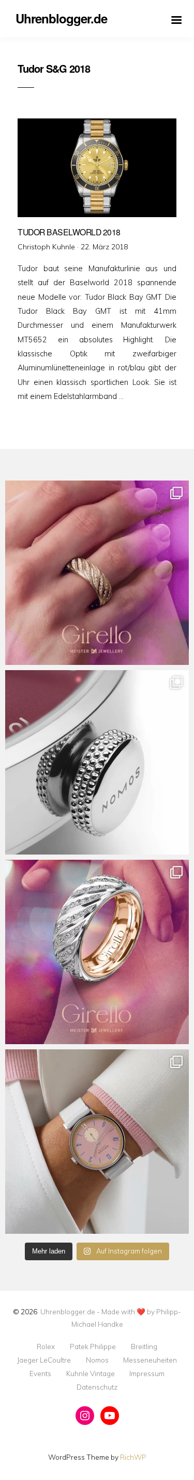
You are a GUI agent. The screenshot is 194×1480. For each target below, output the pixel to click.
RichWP (133, 1456)
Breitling (144, 1346)
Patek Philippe (93, 1346)
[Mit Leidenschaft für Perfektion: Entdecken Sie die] (97, 1141)
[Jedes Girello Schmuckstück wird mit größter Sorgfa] (97, 573)
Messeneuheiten (150, 1360)
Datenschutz (97, 1387)
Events (40, 1373)
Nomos (97, 1360)
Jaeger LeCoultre (44, 1360)
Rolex (46, 1346)
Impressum (147, 1373)
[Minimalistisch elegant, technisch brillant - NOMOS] (97, 762)
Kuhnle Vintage (90, 1373)
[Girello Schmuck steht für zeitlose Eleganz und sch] (97, 952)
